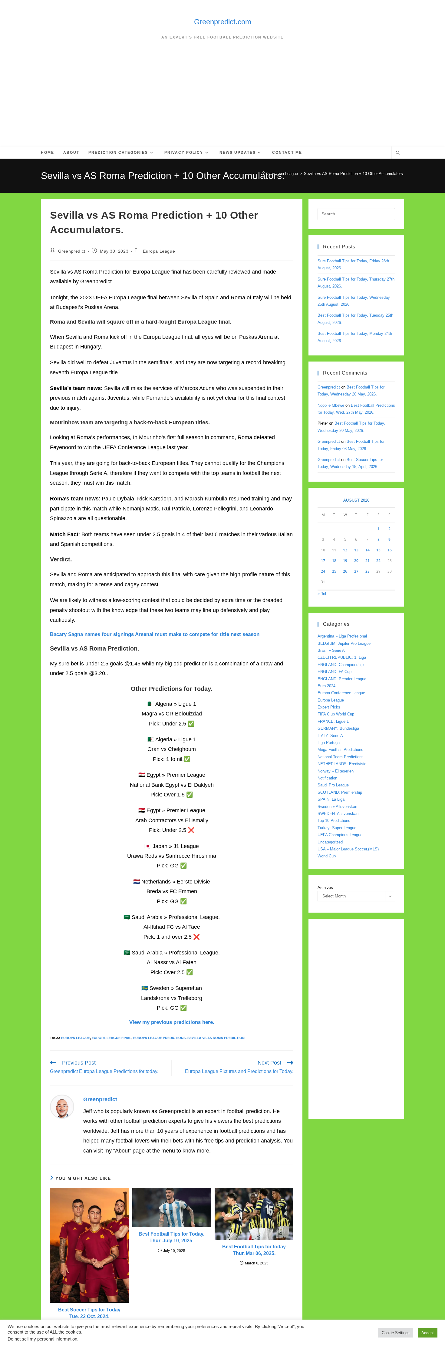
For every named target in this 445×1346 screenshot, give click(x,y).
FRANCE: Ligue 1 (333, 721)
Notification (327, 778)
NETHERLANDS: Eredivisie (342, 764)
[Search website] (398, 153)
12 (345, 550)
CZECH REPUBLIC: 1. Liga (342, 657)
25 (334, 571)
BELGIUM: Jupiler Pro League (344, 643)
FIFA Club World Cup (336, 714)
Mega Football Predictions (340, 749)
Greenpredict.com (222, 22)
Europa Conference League (341, 693)
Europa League (159, 251)
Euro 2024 (326, 686)
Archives (325, 887)
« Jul (322, 594)
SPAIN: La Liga (331, 799)
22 (378, 560)
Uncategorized (330, 842)
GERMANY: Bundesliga (338, 728)
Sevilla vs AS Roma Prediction (216, 1038)
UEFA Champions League (340, 835)
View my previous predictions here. (171, 1022)
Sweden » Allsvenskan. (338, 806)
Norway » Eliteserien (336, 771)
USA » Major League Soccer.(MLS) (348, 849)
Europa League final (111, 1038)
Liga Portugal (329, 742)
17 (323, 560)
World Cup (327, 856)
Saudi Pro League (333, 785)
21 (367, 560)
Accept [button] (427, 1333)
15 (378, 550)
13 (356, 550)
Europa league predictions (159, 1038)
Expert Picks (329, 707)
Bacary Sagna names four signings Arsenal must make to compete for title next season (154, 634)
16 (389, 550)
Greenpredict (71, 251)
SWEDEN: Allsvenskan (338, 813)
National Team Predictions (341, 757)
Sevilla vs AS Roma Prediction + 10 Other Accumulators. (354, 173)
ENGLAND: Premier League (342, 679)
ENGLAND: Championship (341, 664)
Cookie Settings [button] (396, 1333)
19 (345, 560)
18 (334, 560)
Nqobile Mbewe (331, 405)
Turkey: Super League (337, 828)
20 (356, 560)
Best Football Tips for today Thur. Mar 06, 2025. (254, 1250)
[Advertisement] (222, 101)
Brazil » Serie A (331, 650)
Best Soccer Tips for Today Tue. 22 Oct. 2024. (89, 1313)
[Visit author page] (62, 1106)
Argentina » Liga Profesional (342, 636)
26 (345, 571)
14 (367, 550)
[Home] (263, 173)
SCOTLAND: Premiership (340, 792)
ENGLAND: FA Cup (334, 671)
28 (367, 571)
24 (323, 571)
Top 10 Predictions (334, 820)
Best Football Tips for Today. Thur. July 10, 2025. (171, 1237)
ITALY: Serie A (330, 735)
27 (356, 571)
